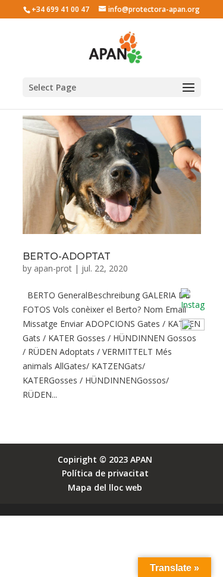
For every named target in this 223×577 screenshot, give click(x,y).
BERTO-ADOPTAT (67, 256)
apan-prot (53, 268)
